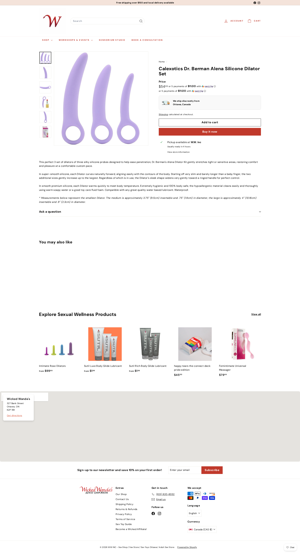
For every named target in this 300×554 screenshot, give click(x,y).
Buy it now (209, 132)
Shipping (163, 114)
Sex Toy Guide (124, 524)
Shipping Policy (124, 504)
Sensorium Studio (112, 40)
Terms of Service (125, 519)
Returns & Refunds (127, 509)
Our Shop (121, 494)
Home (162, 61)
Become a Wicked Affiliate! (131, 529)
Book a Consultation (147, 40)
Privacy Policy (124, 514)
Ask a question (50, 212)
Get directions (14, 415)
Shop (46, 40)
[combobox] (107, 21)
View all (256, 314)
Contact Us (122, 499)
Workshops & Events (74, 40)
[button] (192, 86)
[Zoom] (101, 99)
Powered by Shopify (187, 547)
